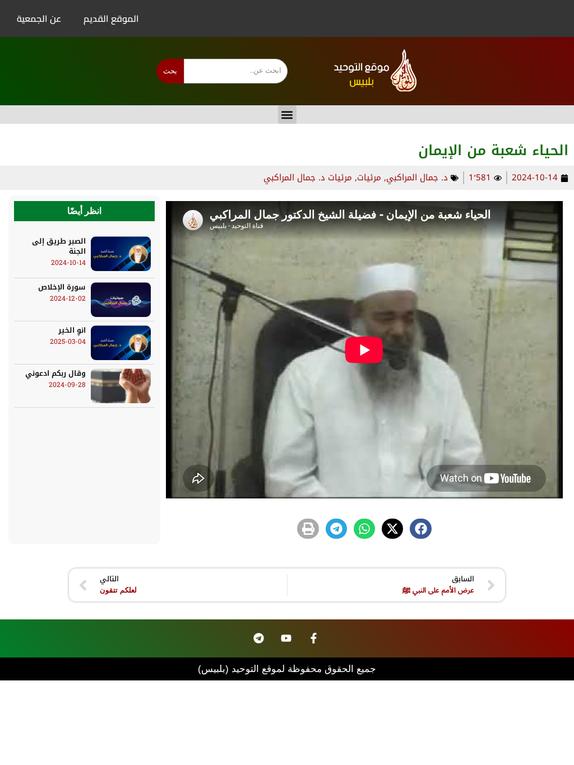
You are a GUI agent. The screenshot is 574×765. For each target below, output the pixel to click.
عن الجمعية (39, 18)
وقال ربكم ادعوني (55, 373)
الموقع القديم (111, 18)
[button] (287, 114)
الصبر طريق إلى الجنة (59, 246)
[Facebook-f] (313, 638)
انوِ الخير (72, 330)
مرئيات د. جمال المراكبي (307, 177)
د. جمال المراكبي (417, 177)
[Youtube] (286, 638)
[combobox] (236, 71)
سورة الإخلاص (62, 287)
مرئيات (369, 177)
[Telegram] (258, 638)
